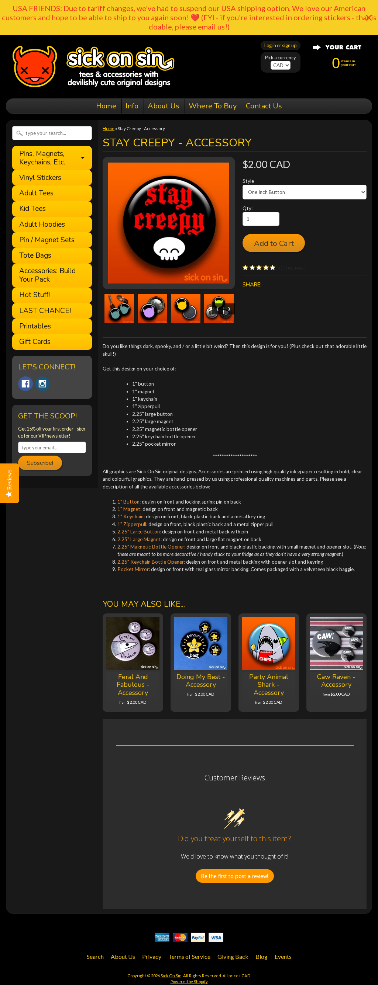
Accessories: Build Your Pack (47, 275)
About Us (163, 106)
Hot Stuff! (34, 295)
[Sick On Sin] (93, 88)
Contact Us (264, 106)
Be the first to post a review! (234, 876)
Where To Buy (213, 106)
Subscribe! (40, 463)
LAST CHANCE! (45, 311)
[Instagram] (42, 383)
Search (95, 956)
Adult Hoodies (42, 224)
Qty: (247, 208)
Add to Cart (274, 243)
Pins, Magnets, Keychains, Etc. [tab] (42, 158)
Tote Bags (35, 255)
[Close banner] (368, 17)
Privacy (151, 956)
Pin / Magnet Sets (47, 240)
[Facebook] (25, 383)
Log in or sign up (280, 45)
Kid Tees (32, 209)
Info (132, 106)
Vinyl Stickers (40, 178)
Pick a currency (280, 57)
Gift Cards (35, 342)
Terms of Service (189, 956)
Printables (35, 326)
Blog (261, 956)
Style (248, 181)
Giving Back (232, 956)
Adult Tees (36, 193)
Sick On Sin (171, 975)
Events (283, 956)
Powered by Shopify (189, 981)
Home (106, 106)
